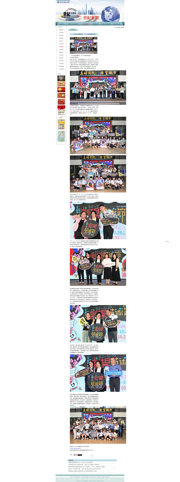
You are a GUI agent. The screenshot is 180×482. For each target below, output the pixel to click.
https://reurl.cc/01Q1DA (76, 448)
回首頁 (62, 24)
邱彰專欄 (61, 69)
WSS (102, 480)
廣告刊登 (108, 477)
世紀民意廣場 (106, 24)
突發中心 (61, 41)
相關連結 (103, 477)
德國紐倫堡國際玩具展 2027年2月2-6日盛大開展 (80, 462)
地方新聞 (61, 60)
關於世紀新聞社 (73, 24)
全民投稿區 (116, 24)
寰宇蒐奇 (61, 55)
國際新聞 (61, 29)
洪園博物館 (61, 66)
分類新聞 (85, 24)
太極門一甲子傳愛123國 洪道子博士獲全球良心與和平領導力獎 (84, 469)
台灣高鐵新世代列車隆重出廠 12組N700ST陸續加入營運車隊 (83, 464)
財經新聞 (61, 38)
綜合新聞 (61, 63)
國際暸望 (96, 24)
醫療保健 (61, 52)
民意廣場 (61, 57)
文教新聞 (61, 46)
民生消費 (61, 43)
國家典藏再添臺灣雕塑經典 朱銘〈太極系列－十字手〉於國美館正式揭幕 (86, 466)
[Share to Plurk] (76, 454)
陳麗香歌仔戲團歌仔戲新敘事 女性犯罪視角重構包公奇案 (82, 471)
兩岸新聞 (61, 35)
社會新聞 (61, 49)
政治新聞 (61, 32)
